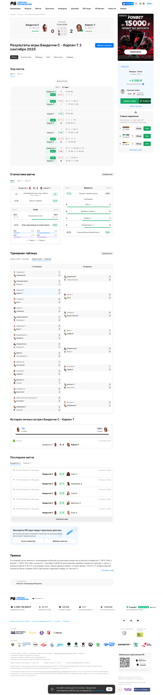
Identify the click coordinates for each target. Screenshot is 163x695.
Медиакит (66, 621)
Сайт (147, 128)
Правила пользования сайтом (19, 621)
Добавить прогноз (104, 45)
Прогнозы (58, 57)
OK (109, 689)
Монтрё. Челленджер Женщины (29, 583)
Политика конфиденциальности (42, 621)
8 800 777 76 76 (55, 663)
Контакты (58, 621)
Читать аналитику (28, 541)
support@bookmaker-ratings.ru (80, 663)
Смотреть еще (62, 519)
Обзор (138, 128)
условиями (99, 690)
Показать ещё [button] (107, 570)
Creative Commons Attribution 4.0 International (55, 671)
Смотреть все (135, 150)
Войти (149, 3)
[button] (82, 30)
